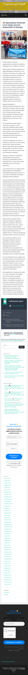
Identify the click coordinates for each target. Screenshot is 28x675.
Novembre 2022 (8, 582)
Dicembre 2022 (8, 579)
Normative (7, 592)
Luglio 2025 (7, 508)
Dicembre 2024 (8, 524)
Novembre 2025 (8, 499)
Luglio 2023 (7, 563)
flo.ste (6, 392)
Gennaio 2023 (8, 577)
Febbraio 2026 (8, 492)
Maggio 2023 (8, 568)
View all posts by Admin (18, 305)
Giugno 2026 (7, 483)
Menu (5, 15)
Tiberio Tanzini (8, 398)
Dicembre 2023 (8, 552)
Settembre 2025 (8, 503)
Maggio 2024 (8, 540)
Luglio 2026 (7, 480)
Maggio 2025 (8, 513)
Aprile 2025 (7, 515)
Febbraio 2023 (8, 575)
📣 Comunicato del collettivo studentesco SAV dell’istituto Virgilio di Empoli (15, 321)
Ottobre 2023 (8, 556)
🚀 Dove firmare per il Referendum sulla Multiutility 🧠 (14, 399)
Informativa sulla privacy (8, 670)
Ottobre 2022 (8, 584)
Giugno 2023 (7, 565)
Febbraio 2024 (8, 547)
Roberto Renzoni (8, 402)
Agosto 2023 (8, 561)
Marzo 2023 (7, 572)
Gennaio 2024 (8, 549)
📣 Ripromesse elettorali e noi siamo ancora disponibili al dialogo (14, 24)
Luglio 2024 (7, 536)
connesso (13, 334)
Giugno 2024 (7, 538)
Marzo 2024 (7, 545)
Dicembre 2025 (8, 496)
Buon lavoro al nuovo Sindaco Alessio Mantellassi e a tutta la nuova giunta (15, 325)
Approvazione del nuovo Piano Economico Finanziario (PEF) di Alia (14, 376)
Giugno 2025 (7, 510)
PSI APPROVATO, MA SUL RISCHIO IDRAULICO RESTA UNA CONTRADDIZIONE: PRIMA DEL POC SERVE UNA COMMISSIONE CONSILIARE (14, 367)
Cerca (4, 345)
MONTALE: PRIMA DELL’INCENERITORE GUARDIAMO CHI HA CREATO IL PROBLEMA (13, 362)
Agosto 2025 (8, 506)
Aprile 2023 (7, 570)
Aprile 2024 (7, 542)
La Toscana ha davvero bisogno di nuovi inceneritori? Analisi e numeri (14, 373)
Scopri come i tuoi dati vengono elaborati (12, 340)
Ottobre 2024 (8, 529)
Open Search (25, 15)
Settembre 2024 (8, 531)
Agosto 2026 (8, 478)
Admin (6, 385)
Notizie (7, 315)
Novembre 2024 (8, 526)
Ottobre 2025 (8, 501)
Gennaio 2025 (8, 522)
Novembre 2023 (8, 554)
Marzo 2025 (7, 517)
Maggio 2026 (8, 485)
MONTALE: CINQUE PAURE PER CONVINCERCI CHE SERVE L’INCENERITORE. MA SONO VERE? (12, 357)
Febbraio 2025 (8, 519)
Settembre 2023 (8, 559)
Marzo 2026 (7, 489)
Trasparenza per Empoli (14, 4)
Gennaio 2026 (8, 494)
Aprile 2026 (7, 487)
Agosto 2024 (8, 533)
